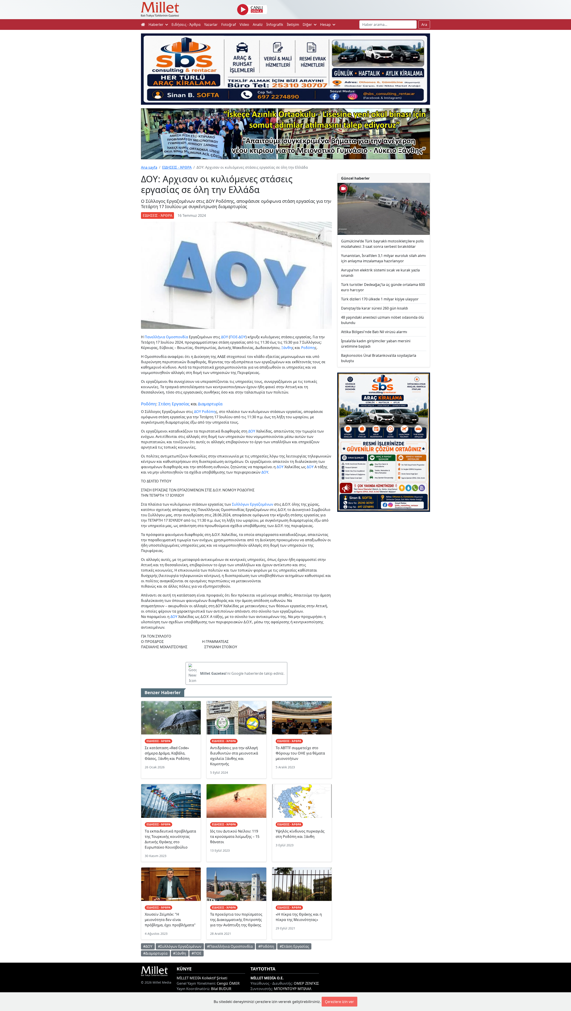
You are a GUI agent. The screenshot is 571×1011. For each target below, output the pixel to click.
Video (244, 24)
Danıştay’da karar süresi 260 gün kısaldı (374, 308)
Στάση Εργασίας (174, 403)
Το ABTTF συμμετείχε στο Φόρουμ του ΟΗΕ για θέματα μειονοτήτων (300, 753)
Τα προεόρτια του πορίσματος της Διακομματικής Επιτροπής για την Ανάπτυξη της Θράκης (236, 919)
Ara (424, 24)
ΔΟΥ (224, 336)
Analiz (258, 24)
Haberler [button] (156, 24)
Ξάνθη (286, 347)
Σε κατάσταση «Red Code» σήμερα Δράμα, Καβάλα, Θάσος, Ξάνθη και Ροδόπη (167, 753)
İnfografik (274, 24)
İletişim (293, 24)
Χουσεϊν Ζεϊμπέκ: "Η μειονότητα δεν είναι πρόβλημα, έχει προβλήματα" (170, 919)
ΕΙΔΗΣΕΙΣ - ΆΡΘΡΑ (177, 167)
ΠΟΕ (234, 336)
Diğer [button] (308, 24)
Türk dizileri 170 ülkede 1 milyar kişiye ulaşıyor (380, 299)
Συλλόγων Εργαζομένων (252, 504)
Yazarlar (211, 24)
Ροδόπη (308, 347)
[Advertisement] (383, 552)
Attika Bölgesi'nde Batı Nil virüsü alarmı (374, 331)
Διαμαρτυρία (210, 403)
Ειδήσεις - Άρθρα (186, 24)
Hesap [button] (326, 24)
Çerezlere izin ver (339, 1001)
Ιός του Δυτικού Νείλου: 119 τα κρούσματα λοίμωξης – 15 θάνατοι (234, 836)
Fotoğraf (228, 24)
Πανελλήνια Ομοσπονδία (166, 336)
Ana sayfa (149, 167)
